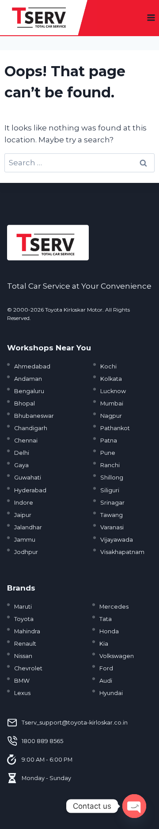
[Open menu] (151, 17)
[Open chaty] (134, 806)
